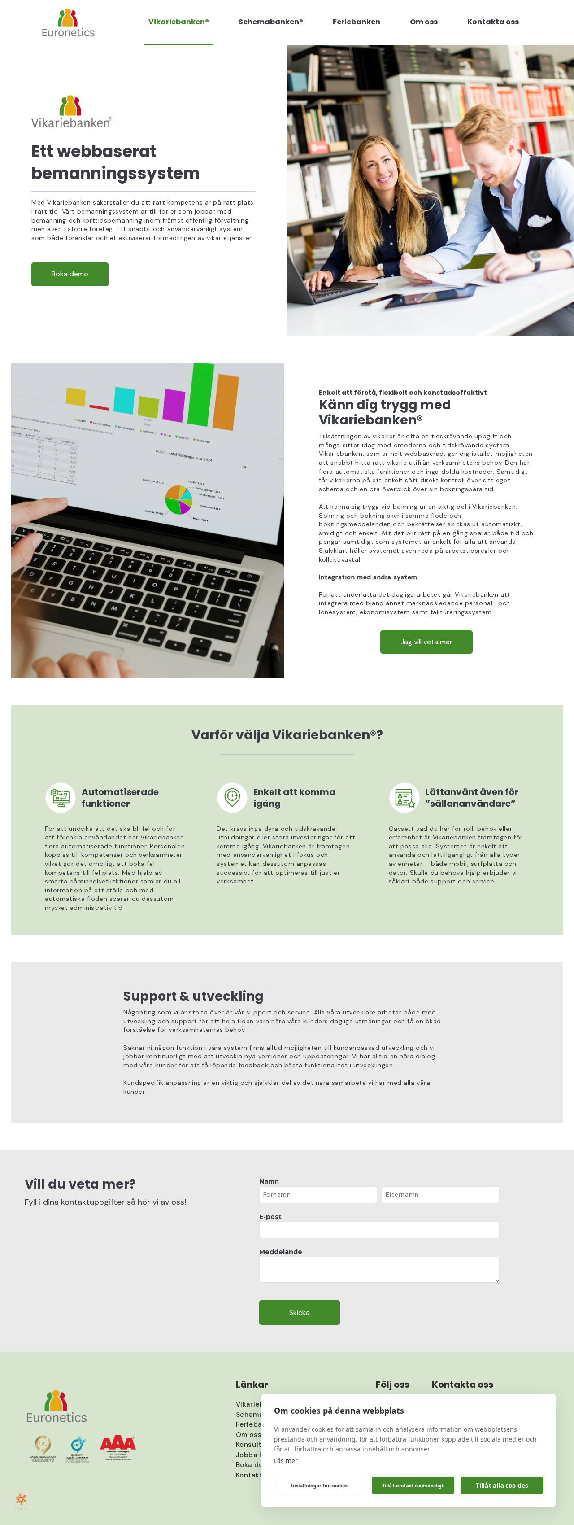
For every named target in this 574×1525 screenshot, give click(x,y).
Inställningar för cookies (320, 1485)
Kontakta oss (258, 1475)
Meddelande (280, 1252)
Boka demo (70, 274)
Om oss (249, 1434)
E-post (270, 1217)
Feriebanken (257, 1424)
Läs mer (286, 1460)
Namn (269, 1181)
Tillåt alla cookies (502, 1485)
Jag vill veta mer (426, 642)
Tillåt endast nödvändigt (413, 1485)
